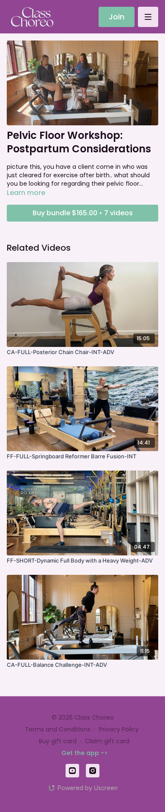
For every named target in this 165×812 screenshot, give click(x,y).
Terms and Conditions (58, 729)
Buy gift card (58, 741)
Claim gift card (107, 741)
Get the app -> (84, 753)
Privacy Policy (119, 729)
